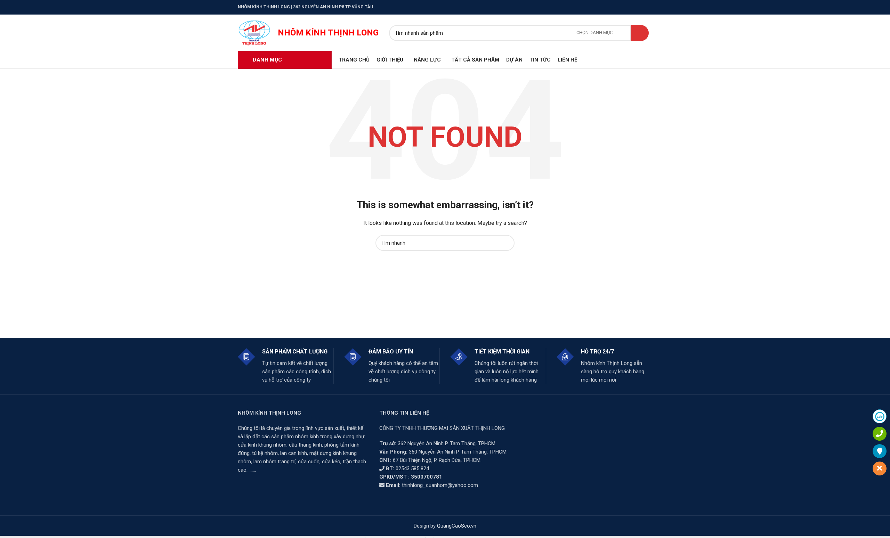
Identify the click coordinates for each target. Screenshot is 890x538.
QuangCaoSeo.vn (456, 526)
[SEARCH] (640, 33)
